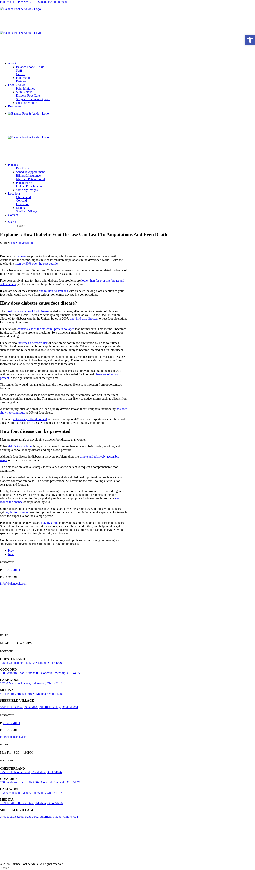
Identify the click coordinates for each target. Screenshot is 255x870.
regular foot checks (16, 512)
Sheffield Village (26, 211)
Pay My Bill (26, 1)
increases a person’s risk (33, 342)
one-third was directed (84, 318)
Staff (19, 70)
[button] (250, 40)
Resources (14, 106)
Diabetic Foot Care (28, 95)
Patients (13, 164)
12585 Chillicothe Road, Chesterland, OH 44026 (31, 662)
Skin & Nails (24, 92)
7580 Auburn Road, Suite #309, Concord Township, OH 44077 (40, 673)
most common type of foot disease (27, 311)
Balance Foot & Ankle (30, 67)
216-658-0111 (11, 570)
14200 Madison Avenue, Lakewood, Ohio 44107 (31, 683)
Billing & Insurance (28, 175)
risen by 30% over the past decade (36, 263)
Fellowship (7, 1)
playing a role (49, 522)
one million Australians (53, 291)
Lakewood (22, 204)
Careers (21, 74)
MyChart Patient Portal (30, 179)
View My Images (27, 190)
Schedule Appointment (53, 1)
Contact (13, 215)
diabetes (21, 256)
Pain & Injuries (25, 88)
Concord (21, 200)
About (12, 63)
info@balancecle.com (13, 583)
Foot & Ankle (16, 85)
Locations (14, 193)
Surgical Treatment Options (33, 99)
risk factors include (20, 446)
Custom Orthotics (27, 102)
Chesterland (23, 197)
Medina (21, 207)
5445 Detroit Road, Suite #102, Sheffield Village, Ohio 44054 (39, 707)
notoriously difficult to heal (30, 419)
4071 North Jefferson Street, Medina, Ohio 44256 (31, 693)
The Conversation (21, 242)
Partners (21, 81)
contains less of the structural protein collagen (45, 329)
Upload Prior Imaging (29, 186)
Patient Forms (24, 182)
